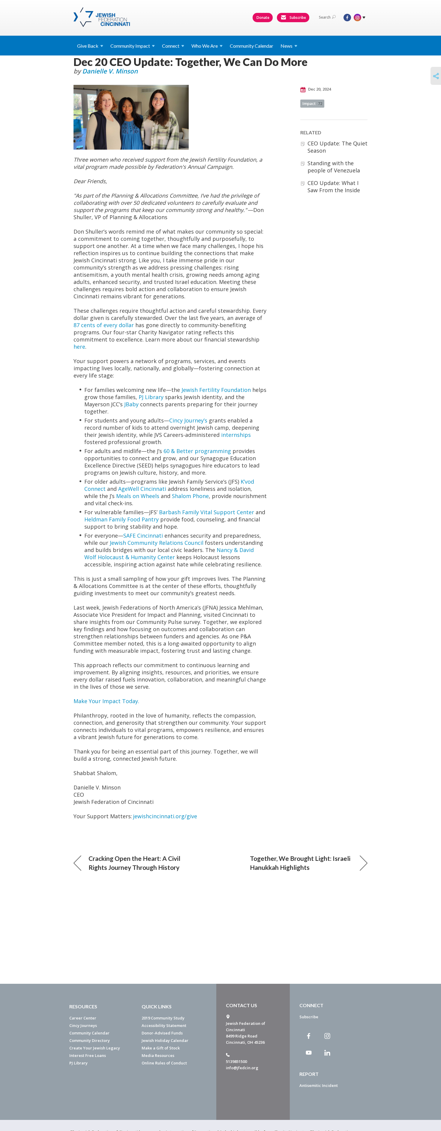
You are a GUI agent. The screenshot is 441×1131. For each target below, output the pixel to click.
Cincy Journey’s (188, 420)
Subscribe (297, 17)
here (79, 346)
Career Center (82, 1018)
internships (236, 434)
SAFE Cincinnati (143, 535)
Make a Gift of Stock (161, 1048)
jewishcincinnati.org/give (165, 816)
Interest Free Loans (87, 1055)
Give (87, 46)
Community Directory (89, 1040)
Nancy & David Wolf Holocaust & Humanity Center (169, 553)
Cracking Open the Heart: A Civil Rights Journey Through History (134, 863)
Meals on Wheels (137, 496)
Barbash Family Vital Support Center (206, 512)
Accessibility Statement (164, 1025)
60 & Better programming (197, 451)
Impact (312, 103)
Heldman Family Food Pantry (121, 519)
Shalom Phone (190, 496)
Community (130, 46)
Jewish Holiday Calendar (165, 1040)
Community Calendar (251, 46)
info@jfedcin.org (242, 1067)
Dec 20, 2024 (319, 89)
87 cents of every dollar (104, 325)
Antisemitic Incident (318, 1085)
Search (325, 17)
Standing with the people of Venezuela (334, 167)
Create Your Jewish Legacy (94, 1048)
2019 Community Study (163, 1018)
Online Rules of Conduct (164, 1063)
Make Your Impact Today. (106, 701)
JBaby (131, 404)
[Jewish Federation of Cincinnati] (102, 17)
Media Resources (158, 1055)
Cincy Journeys (83, 1025)
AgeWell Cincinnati (142, 488)
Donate (262, 17)
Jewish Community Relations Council (156, 542)
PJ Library (151, 397)
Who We (204, 46)
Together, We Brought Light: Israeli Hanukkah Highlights (300, 863)
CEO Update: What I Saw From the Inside (334, 186)
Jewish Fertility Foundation (216, 389)
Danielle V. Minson (110, 71)
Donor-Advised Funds (162, 1033)
